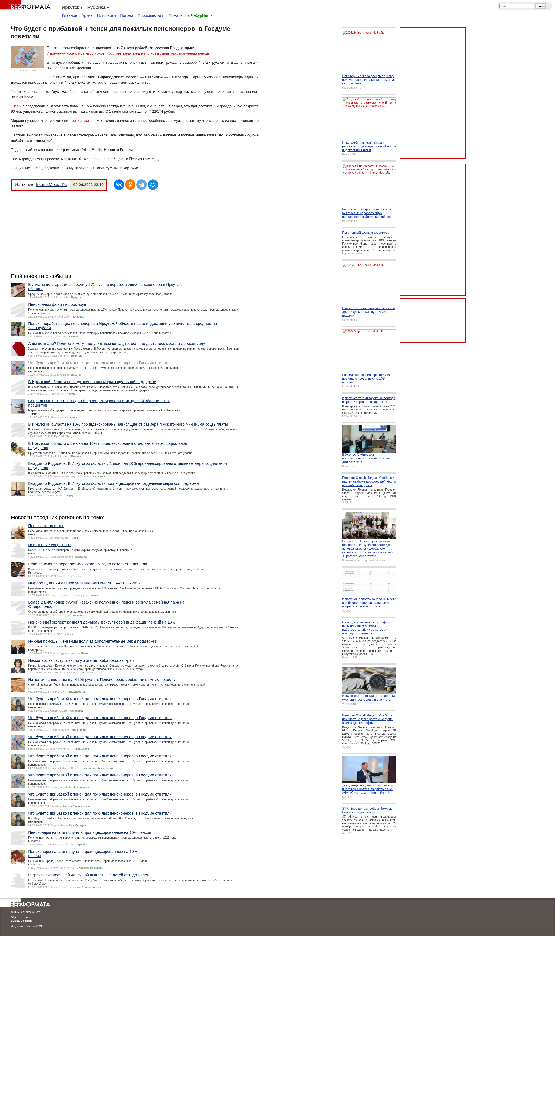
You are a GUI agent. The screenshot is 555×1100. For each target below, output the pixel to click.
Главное (69, 15)
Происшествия (151, 15)
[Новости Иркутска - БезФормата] (26, 5)
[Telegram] (141, 184)
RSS (39, 926)
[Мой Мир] (153, 184)
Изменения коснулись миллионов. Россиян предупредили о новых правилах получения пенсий (128, 53)
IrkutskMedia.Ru (51, 184)
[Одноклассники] (130, 184)
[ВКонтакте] (119, 184)
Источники (106, 15)
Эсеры (17, 106)
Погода (126, 15)
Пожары (176, 15)
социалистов (82, 121)
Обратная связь (21, 917)
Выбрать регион (21, 920)
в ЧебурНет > (200, 15)
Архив (87, 15)
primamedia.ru (27, 70)
